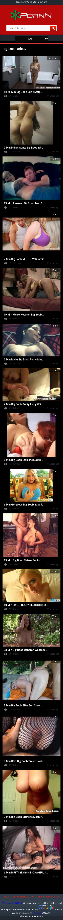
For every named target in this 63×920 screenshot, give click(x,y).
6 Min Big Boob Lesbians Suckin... (23, 459)
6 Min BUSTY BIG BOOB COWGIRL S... (26, 872)
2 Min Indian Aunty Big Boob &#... (24, 147)
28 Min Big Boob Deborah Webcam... (25, 649)
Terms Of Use (52, 897)
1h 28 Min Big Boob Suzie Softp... (23, 91)
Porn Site (40, 897)
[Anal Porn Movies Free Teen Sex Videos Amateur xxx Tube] (31, 19)
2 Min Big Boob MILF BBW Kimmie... (25, 259)
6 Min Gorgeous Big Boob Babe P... (24, 504)
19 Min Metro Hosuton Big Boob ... (24, 314)
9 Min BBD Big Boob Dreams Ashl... (24, 761)
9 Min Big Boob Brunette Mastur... (24, 816)
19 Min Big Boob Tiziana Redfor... (23, 560)
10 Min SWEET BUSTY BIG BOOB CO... (26, 605)
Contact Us (22, 897)
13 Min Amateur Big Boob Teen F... (24, 203)
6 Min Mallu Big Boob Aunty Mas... (24, 359)
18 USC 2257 (10, 897)
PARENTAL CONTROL (12, 903)
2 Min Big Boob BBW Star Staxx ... (23, 705)
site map (36, 912)
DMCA (32, 897)
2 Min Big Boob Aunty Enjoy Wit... (23, 404)
